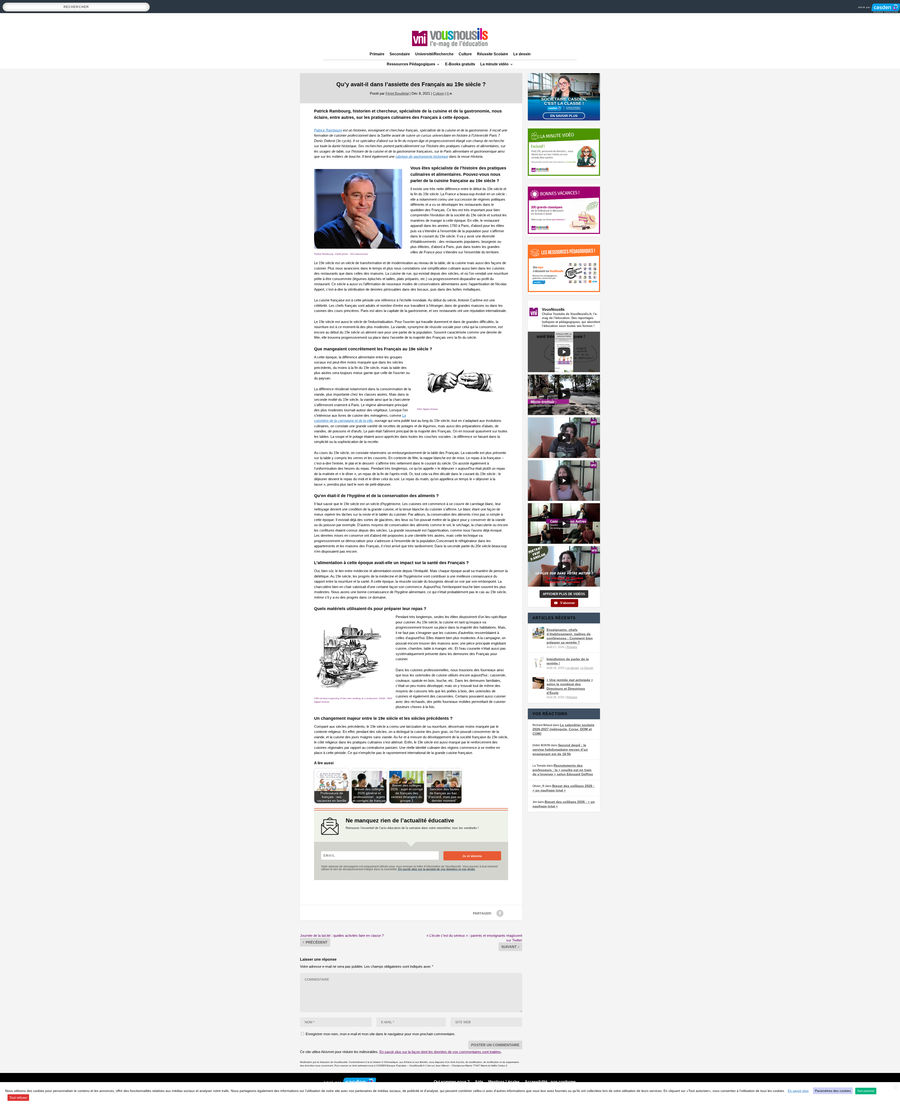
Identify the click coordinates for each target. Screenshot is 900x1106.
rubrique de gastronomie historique (421, 156)
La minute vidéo (494, 64)
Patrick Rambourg (328, 130)
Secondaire (400, 54)
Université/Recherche (434, 54)
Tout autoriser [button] (865, 1091)
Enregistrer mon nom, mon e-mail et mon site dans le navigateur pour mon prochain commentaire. (380, 1034)
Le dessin (522, 54)
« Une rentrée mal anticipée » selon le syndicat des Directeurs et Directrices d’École (570, 686)
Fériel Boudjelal (397, 93)
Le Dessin (586, 668)
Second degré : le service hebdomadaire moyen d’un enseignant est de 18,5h (560, 749)
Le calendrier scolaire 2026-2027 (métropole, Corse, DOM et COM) (563, 729)
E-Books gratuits (460, 64)
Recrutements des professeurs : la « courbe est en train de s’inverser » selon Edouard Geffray (562, 770)
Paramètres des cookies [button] (833, 1091)
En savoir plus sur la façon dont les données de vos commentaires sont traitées (440, 1052)
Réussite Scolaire (492, 54)
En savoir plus (564, 116)
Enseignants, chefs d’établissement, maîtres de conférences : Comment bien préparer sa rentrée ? (570, 636)
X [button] (896, 1086)
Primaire (377, 54)
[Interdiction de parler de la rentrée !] (538, 662)
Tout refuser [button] (18, 1097)
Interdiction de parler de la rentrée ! (568, 661)
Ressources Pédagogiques (411, 64)
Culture (465, 54)
